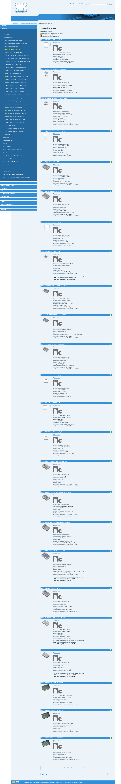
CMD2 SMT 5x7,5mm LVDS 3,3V (15, 122)
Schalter (5, 143)
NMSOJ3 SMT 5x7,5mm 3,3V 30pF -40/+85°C (18, 101)
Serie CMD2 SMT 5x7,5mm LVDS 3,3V (52, 738)
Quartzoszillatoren (8, 37)
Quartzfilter (6, 137)
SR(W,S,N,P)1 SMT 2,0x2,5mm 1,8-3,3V (17, 55)
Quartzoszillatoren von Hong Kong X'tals (15, 43)
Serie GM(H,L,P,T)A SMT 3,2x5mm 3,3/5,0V (53, 314)
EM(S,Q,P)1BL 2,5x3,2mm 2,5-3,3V (16, 67)
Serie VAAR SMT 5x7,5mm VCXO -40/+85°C (53, 650)
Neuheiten (4, 183)
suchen (110, 4)
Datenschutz (5, 196)
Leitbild (3, 25)
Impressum (4, 199)
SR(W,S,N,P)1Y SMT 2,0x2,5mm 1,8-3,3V (17, 58)
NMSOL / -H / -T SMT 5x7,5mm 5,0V (16, 104)
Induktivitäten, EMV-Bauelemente (12, 162)
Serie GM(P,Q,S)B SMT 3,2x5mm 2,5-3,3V (53, 344)
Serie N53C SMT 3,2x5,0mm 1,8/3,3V (51, 402)
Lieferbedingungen (7, 204)
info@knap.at (78, 782)
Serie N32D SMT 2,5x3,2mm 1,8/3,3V (51, 222)
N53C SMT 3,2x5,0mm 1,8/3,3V (15, 88)
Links (2, 201)
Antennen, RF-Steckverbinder (11, 159)
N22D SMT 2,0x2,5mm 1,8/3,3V (15, 52)
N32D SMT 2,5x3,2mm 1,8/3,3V (15, 70)
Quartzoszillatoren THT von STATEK (14, 131)
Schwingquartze (7, 34)
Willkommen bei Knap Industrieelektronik (21, 8)
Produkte (4, 28)
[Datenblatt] (53, 42)
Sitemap (3, 209)
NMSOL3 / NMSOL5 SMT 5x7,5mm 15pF (17, 95)
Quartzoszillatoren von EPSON (13, 40)
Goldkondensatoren (8, 165)
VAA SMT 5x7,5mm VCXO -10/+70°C (16, 110)
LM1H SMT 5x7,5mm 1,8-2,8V (14, 107)
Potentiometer (7, 168)
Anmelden (73, 3)
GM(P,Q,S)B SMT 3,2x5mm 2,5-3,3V (16, 82)
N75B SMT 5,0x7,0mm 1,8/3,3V (15, 92)
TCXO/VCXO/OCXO (10, 125)
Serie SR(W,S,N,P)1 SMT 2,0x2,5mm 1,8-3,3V (54, 69)
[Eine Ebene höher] (110, 774)
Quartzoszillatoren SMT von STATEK (14, 128)
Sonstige (7, 134)
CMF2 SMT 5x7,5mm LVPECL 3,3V (16, 119)
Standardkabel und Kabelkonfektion (13, 155)
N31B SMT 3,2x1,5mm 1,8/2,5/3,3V (16, 85)
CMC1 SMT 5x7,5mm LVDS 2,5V (15, 116)
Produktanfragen (83, 3)
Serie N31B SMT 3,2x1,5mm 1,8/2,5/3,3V (52, 375)
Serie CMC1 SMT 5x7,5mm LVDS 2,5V (52, 682)
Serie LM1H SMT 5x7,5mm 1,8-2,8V (51, 588)
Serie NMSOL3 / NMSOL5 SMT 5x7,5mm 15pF (54, 461)
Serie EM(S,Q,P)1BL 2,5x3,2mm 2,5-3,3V (52, 191)
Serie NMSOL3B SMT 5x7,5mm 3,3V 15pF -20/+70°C (56, 492)
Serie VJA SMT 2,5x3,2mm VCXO (50, 251)
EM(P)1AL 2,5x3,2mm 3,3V (13, 64)
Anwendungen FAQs (7, 185)
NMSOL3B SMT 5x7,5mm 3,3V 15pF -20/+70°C (19, 98)
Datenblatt (57, 42)
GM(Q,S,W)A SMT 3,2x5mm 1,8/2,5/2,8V (17, 76)
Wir (2, 191)
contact (84, 767)
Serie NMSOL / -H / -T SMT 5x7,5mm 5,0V (53, 550)
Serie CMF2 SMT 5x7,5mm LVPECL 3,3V (52, 710)
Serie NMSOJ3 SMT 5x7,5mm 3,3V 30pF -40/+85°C (55, 522)
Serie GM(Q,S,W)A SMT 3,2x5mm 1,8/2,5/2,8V (54, 285)
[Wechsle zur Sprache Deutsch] (13, 782)
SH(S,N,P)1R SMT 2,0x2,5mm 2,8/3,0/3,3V (18, 61)
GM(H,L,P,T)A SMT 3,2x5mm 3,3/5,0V (16, 79)
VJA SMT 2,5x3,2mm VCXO (13, 73)
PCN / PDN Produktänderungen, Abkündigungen (16, 177)
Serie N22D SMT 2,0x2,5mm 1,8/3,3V (51, 39)
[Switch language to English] (17, 782)
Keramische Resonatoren (10, 31)
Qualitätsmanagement (8, 193)
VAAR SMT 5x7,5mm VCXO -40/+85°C (16, 113)
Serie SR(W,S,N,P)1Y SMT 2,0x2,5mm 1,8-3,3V (54, 98)
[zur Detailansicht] (46, 44)
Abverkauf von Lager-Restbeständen (13, 174)
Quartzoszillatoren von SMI (11, 46)
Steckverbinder (7, 140)
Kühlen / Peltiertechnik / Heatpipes (12, 149)
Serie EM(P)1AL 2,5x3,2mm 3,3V (50, 162)
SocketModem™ (7, 171)
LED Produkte (7, 146)
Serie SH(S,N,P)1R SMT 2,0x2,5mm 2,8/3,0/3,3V (54, 131)
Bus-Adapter (6, 152)
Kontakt (3, 207)
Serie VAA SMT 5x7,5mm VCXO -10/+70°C (53, 617)
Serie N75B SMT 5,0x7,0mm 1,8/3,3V (51, 432)
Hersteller (4, 188)
